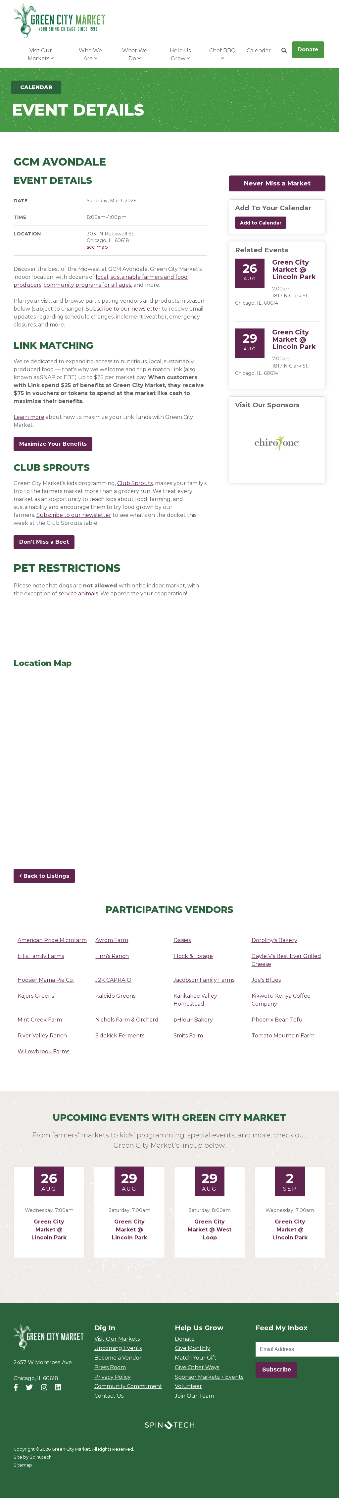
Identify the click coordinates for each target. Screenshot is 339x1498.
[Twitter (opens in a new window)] (29, 1387)
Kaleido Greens (115, 996)
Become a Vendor (118, 1358)
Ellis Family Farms (41, 956)
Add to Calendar (260, 223)
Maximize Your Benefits (53, 444)
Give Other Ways (197, 1367)
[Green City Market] (48, 1337)
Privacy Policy (112, 1377)
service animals (78, 593)
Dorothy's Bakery (274, 940)
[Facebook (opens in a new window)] (16, 1387)
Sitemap (23, 1465)
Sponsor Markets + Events (209, 1377)
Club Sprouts (135, 483)
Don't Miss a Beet (46, 542)
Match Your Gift (196, 1358)
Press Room (110, 1367)
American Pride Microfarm (52, 940)
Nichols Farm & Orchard (127, 1020)
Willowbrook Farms (43, 1051)
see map (97, 247)
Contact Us (108, 1396)
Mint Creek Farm (40, 1020)
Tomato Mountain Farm (283, 1035)
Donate (308, 49)
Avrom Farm (111, 940)
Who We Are (90, 54)
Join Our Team (194, 1396)
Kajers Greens (36, 996)
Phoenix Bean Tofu (277, 1020)
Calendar (259, 50)
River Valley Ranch (42, 1035)
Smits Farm (188, 1035)
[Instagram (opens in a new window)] (44, 1387)
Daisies (182, 940)
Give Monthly (192, 1348)
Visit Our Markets (40, 54)
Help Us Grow (180, 54)
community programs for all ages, (88, 285)
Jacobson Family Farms (203, 980)
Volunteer (188, 1386)
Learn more (29, 417)
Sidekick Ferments (119, 1035)
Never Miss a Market (284, 183)
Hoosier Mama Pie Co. (46, 980)
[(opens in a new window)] (277, 443)
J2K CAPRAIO (113, 980)
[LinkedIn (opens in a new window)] (58, 1387)
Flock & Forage (193, 956)
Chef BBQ (222, 50)
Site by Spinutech (33, 1457)
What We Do (134, 54)
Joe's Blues (266, 980)
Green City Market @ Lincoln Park (294, 269)
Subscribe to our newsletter (123, 309)
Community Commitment (128, 1386)
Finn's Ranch (112, 956)
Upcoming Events (118, 1348)
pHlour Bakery (193, 1020)
